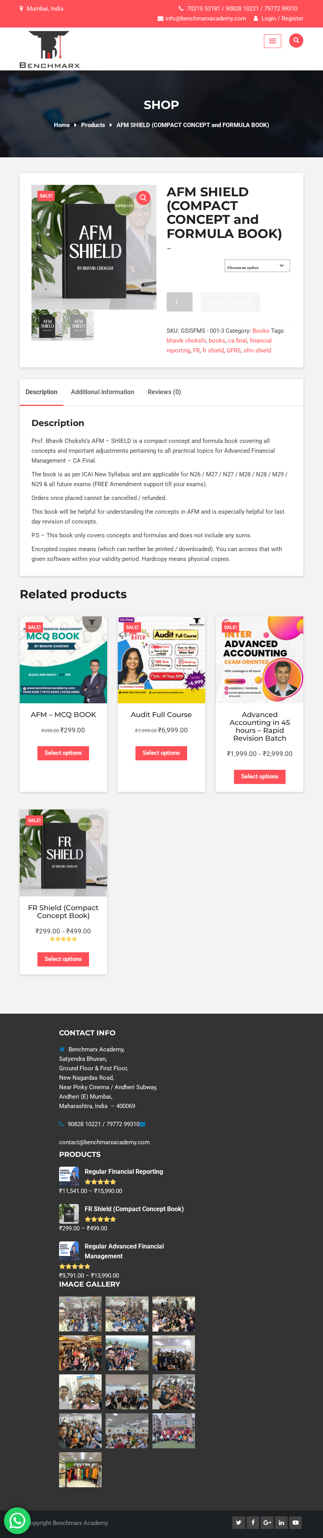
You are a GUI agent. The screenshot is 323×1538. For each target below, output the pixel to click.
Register (292, 18)
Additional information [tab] (102, 392)
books (217, 340)
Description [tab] (42, 392)
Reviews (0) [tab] (164, 392)
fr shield (213, 350)
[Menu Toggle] (272, 41)
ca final (237, 340)
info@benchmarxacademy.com (205, 18)
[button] (143, 198)
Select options (63, 752)
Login (268, 18)
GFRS (233, 350)
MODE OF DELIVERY (188, 262)
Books (260, 330)
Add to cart (230, 301)
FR (196, 350)
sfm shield (257, 350)
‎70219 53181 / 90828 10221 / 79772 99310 (242, 8)
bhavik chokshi (186, 340)
